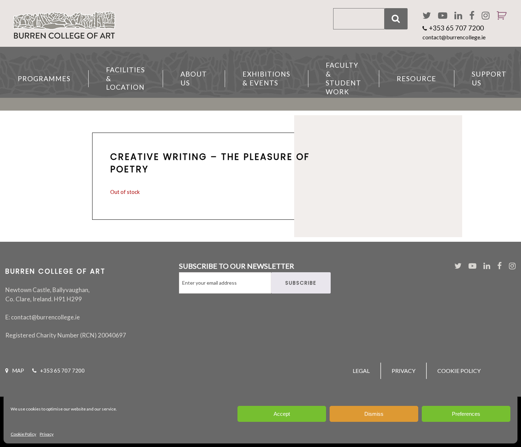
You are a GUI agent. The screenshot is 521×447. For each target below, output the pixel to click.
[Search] (396, 18)
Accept (282, 414)
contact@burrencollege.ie (454, 37)
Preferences (466, 414)
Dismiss (373, 414)
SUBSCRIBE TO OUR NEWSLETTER (236, 266)
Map (18, 370)
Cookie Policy (23, 434)
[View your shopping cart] (498, 24)
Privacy (47, 434)
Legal (361, 370)
